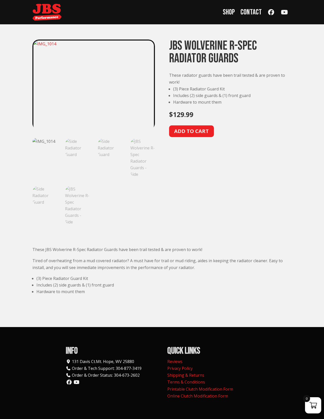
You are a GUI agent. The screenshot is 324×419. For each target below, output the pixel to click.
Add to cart (191, 131)
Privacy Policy (180, 368)
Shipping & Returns (185, 375)
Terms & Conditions (186, 382)
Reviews (175, 361)
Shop (229, 12)
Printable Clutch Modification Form (200, 389)
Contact (251, 12)
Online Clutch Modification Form (197, 396)
